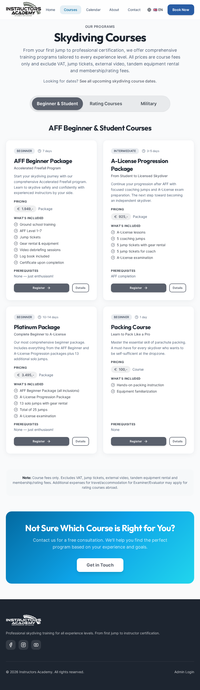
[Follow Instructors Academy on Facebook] (11, 645)
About (114, 10)
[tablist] (100, 104)
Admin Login (184, 672)
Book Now (180, 10)
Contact (134, 10)
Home (50, 10)
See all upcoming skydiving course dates (118, 81)
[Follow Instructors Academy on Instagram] (23, 645)
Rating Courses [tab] (106, 103)
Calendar (93, 10)
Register (39, 288)
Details (81, 288)
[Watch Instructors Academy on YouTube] (36, 645)
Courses (70, 10)
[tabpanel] (100, 288)
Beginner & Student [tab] (57, 103)
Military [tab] (149, 103)
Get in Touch (100, 565)
